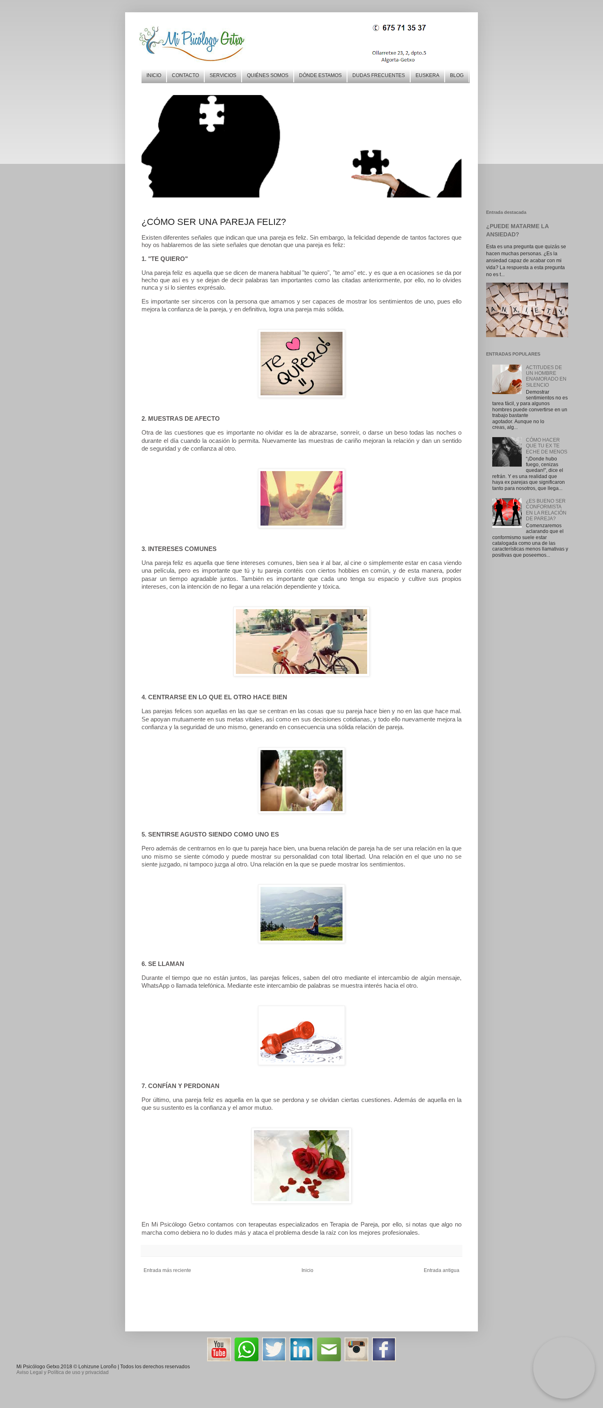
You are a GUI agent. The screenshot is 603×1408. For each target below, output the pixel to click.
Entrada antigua (441, 1270)
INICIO (153, 75)
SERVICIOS (223, 75)
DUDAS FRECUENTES (378, 75)
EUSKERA (427, 75)
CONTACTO (185, 75)
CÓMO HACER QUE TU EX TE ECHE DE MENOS (546, 446)
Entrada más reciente (167, 1270)
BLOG (457, 75)
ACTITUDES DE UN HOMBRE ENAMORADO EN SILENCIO (546, 376)
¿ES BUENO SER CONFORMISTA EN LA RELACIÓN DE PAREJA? (546, 509)
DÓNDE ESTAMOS (320, 75)
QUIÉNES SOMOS (267, 75)
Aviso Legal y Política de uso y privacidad (62, 1372)
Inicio (307, 1270)
